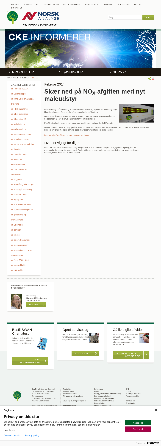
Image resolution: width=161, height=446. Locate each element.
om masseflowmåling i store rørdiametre (22, 146)
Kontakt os (16, 8)
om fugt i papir (17, 200)
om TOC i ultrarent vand (21, 205)
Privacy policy (32, 435)
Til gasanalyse (68, 391)
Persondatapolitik (132, 396)
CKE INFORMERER (21, 78)
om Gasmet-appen (19, 94)
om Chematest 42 (18, 119)
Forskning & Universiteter (104, 398)
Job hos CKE (124, 5)
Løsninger (72, 72)
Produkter (23, 72)
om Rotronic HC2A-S (20, 89)
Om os (128, 391)
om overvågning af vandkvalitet (19, 172)
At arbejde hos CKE (133, 394)
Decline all (138, 429)
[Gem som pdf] (153, 78)
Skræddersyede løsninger (73, 396)
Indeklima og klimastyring (104, 401)
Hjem (9, 78)
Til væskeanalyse (70, 394)
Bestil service (91, 5)
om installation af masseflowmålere (18, 126)
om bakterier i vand (19, 154)
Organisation (130, 403)
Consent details (12, 435)
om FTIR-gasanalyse (19, 109)
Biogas (97, 391)
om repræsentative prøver (22, 210)
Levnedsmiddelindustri (102, 405)
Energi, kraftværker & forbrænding (107, 394)
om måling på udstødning (21, 190)
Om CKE (137, 5)
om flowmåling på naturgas (22, 184)
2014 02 (35, 78)
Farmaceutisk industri (102, 396)
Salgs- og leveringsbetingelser (74, 401)
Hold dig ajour (51, 5)
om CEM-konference (19, 114)
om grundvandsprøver (20, 139)
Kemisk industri (100, 403)
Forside (15, 5)
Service (120, 72)
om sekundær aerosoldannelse (18, 162)
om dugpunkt (16, 179)
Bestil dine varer (71, 5)
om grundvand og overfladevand (18, 217)
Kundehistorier (31, 5)
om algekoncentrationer (21, 134)
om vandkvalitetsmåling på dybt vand (22, 101)
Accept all (138, 422)
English (8, 410)
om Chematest (17, 225)
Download (108, 5)
